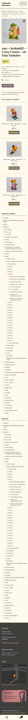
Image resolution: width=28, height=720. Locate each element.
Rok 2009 (10, 340)
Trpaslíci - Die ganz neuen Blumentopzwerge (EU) (16, 299)
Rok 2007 (10, 335)
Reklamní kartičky (9, 400)
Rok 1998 (10, 312)
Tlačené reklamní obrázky (11, 410)
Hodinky (7, 253)
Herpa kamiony (10, 345)
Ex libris (7, 239)
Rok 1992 (10, 271)
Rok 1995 (10, 305)
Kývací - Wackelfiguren (15, 286)
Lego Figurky (10, 350)
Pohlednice (7, 392)
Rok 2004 (10, 327)
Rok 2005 (10, 330)
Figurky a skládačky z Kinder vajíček (15, 92)
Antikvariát (6, 217)
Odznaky (7, 385)
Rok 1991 (10, 269)
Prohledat (7, 717)
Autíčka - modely (11, 258)
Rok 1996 (10, 307)
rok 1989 (10, 266)
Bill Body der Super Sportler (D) (17, 276)
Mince (6, 377)
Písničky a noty (8, 387)
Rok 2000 (10, 317)
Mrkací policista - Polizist (16, 291)
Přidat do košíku (7, 85)
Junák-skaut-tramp (9, 362)
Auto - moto (8, 234)
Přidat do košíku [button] (14, 132)
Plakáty (7, 390)
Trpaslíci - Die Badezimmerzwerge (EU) (16, 295)
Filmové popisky (9, 242)
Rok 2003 (10, 325)
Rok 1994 (10, 302)
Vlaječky (7, 413)
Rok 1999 (10, 315)
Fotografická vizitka (9, 244)
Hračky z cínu (10, 348)
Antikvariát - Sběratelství (6, 4)
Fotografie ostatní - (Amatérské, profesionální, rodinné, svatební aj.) (13, 247)
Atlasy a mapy (8, 232)
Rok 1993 (17, 12)
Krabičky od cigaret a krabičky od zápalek (15, 372)
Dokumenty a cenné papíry (11, 237)
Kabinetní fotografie (10, 364)
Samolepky (7, 402)
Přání (6, 395)
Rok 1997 (10, 310)
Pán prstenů (10, 355)
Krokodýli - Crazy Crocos (8, 94)
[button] (24, 21)
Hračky (15, 11)
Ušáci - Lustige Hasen (13, 343)
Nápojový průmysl (9, 380)
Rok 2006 (10, 332)
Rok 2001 (10, 320)
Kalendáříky (8, 369)
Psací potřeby (8, 397)
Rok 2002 (10, 322)
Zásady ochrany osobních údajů (10, 712)
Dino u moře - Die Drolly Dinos (17, 279)
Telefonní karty (8, 407)
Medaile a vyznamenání (10, 374)
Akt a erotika (8, 229)
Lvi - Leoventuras (14, 289)
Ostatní (5, 224)
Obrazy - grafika (9, 382)
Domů (4, 11)
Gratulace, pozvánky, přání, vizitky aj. (14, 251)
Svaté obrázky (8, 405)
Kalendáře (7, 367)
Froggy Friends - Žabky (15, 281)
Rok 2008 (10, 338)
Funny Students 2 (12, 264)
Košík (18, 716)
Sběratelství (10, 11)
